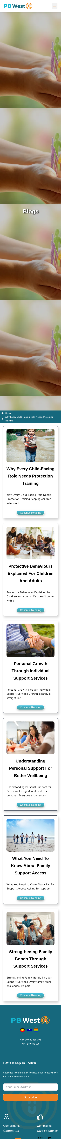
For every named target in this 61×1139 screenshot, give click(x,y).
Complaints (44, 1125)
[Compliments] (6, 1117)
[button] (54, 6)
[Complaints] (40, 1117)
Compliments (11, 1125)
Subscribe (30, 1097)
